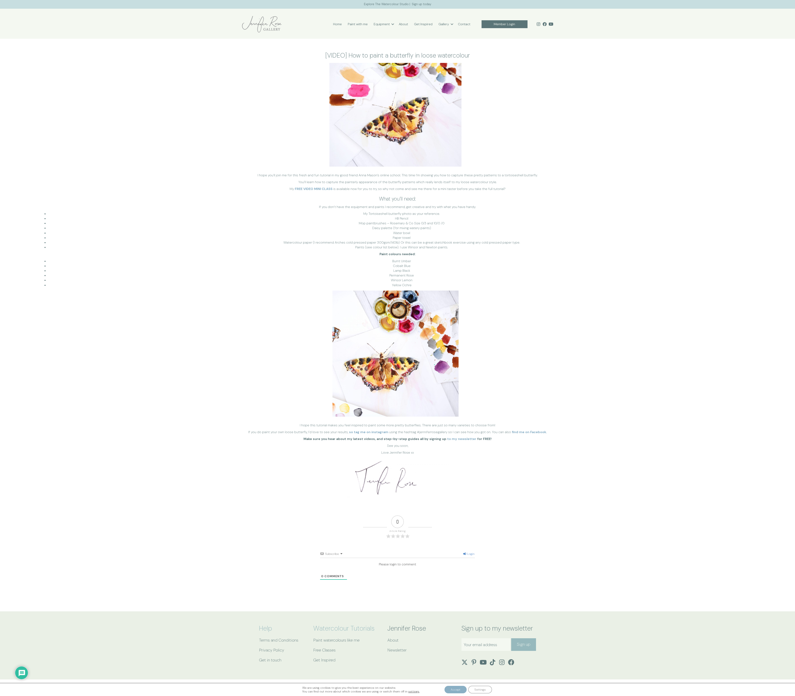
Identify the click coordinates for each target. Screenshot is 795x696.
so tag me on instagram (368, 432)
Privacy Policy (271, 650)
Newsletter (397, 650)
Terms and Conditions (278, 640)
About (403, 24)
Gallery (443, 24)
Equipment (382, 24)
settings (413, 691)
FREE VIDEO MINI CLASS (313, 189)
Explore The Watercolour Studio (386, 4)
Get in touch (270, 660)
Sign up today (421, 4)
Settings (480, 689)
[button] (393, 24)
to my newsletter (461, 439)
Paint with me (358, 24)
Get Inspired (423, 24)
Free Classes (324, 650)
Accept (455, 689)
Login (470, 554)
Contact (464, 24)
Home (337, 24)
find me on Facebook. (529, 432)
